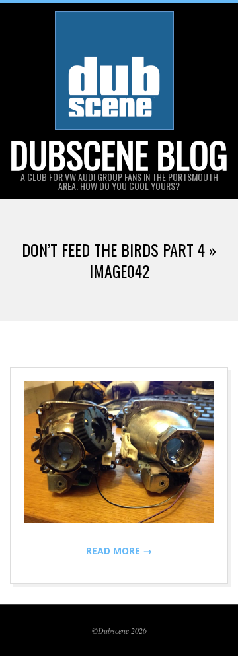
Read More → (119, 550)
